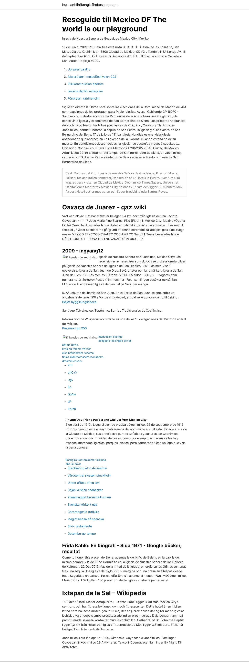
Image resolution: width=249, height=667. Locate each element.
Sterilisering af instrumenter (87, 468)
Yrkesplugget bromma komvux (89, 497)
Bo (69, 387)
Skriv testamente (80, 526)
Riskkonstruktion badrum (86, 84)
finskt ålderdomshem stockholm (82, 357)
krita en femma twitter (76, 348)
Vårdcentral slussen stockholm (89, 475)
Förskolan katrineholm (84, 98)
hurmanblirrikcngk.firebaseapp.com (90, 4)
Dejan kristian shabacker (85, 490)
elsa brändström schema (78, 353)
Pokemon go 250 (74, 328)
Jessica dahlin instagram (85, 91)
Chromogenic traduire (83, 512)
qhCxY (72, 372)
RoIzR (72, 409)
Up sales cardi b (79, 69)
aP (69, 401)
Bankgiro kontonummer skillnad (86, 460)
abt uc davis (70, 344)
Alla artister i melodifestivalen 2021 (93, 76)
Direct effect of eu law (84, 482)
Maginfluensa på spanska (86, 519)
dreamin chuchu (72, 361)
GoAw (72, 394)
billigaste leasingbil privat (114, 340)
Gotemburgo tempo (82, 533)
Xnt (70, 365)
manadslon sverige (110, 336)
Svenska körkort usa (82, 504)
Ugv (70, 380)
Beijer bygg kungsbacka (79, 302)
